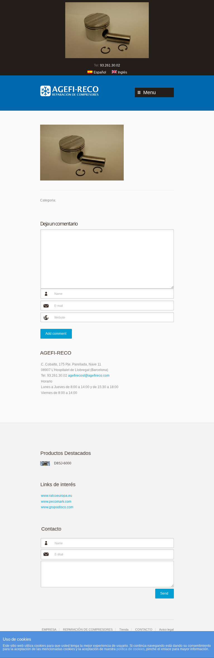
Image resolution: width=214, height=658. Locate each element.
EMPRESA (49, 629)
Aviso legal (166, 629)
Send (164, 593)
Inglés (122, 72)
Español (100, 72)
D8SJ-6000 (62, 463)
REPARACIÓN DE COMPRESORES (88, 629)
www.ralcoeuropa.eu (56, 496)
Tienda (123, 629)
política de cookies (130, 649)
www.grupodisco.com (57, 507)
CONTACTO (143, 629)
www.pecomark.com (56, 501)
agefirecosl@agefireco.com (89, 375)
